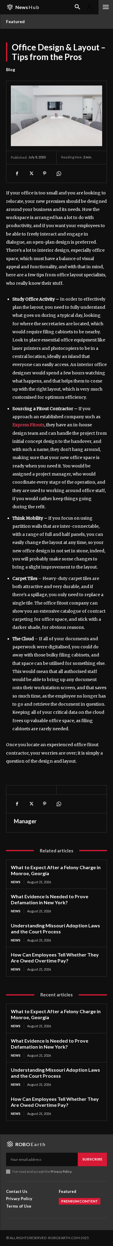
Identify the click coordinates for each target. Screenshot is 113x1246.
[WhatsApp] (58, 173)
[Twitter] (31, 173)
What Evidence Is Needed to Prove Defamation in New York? (49, 899)
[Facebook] (17, 173)
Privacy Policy (61, 1171)
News (15, 882)
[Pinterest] (45, 173)
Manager (25, 821)
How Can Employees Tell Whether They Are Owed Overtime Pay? (55, 957)
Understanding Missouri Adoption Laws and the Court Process (55, 928)
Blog (10, 69)
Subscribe (92, 1159)
